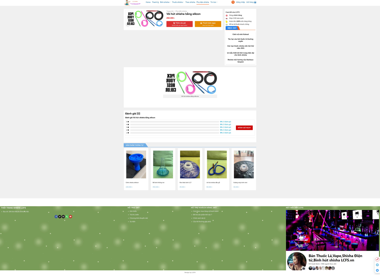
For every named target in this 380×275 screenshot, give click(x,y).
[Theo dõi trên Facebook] (56, 216)
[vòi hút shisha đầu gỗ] (217, 164)
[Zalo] (377, 265)
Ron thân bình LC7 (185, 182)
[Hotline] (377, 259)
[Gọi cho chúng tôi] (67, 216)
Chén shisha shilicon (132, 182)
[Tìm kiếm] (233, 2)
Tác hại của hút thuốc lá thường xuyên (240, 40)
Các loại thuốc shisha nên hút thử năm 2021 (240, 47)
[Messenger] (377, 270)
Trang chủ (169, 11)
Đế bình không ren (158, 182)
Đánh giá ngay (244, 128)
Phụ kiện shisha (181, 11)
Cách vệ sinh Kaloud (241, 34)
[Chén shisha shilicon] (136, 164)
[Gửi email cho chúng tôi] (63, 216)
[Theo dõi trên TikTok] (59, 216)
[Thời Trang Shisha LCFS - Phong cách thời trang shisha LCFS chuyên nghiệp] (133, 3)
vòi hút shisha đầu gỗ (213, 182)
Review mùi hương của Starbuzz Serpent (240, 61)
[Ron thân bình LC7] (190, 164)
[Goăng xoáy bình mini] (244, 164)
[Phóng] (128, 25)
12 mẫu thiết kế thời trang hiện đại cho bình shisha (240, 54)
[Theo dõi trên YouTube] (70, 216)
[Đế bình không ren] (163, 164)
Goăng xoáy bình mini (240, 182)
